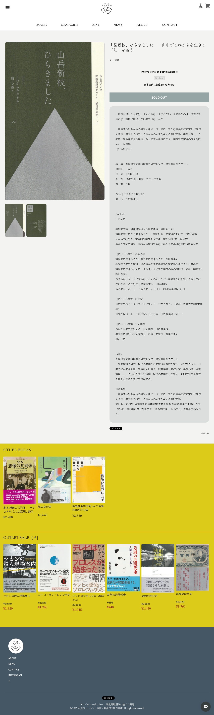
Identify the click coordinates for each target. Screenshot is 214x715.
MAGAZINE (69, 24)
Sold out (159, 78)
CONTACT (170, 24)
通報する (205, 433)
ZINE (96, 24)
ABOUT (142, 24)
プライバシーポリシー (91, 704)
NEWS (118, 24)
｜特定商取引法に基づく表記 (119, 704)
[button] (15, 220)
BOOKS (41, 24)
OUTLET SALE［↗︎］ (21, 537)
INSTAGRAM (15, 675)
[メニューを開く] (7, 7)
